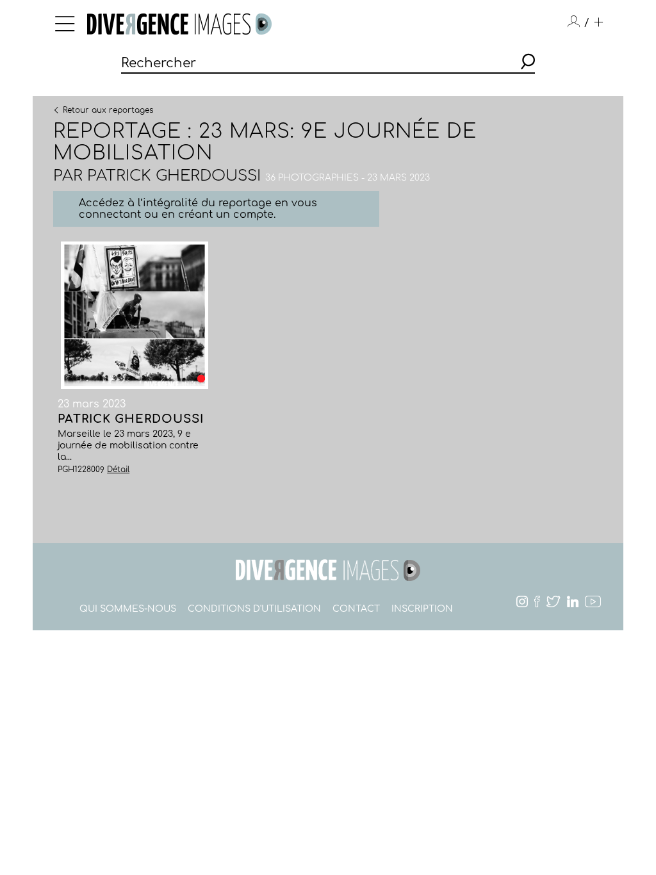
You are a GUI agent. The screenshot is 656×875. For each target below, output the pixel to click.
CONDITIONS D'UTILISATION (254, 609)
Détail (118, 469)
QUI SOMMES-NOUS (127, 609)
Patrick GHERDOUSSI (174, 175)
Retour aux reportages (108, 109)
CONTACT (356, 609)
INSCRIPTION (422, 609)
